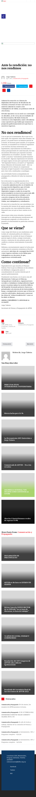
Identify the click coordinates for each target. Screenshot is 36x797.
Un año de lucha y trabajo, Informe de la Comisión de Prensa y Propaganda (16, 724)
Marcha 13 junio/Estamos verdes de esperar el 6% (17, 519)
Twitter (12, 770)
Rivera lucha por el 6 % (13, 413)
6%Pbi (2, 324)
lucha (10, 324)
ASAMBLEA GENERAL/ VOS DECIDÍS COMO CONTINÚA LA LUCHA (16, 492)
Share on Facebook (9, 86)
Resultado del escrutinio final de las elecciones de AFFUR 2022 (17, 690)
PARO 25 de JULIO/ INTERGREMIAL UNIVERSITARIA (17, 385)
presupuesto (4, 326)
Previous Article (7, 344)
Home (3, 26)
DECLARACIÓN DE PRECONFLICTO (11, 557)
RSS (11, 773)
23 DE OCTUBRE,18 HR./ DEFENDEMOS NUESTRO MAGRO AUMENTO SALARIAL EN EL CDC (17, 714)
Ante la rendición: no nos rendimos (16, 66)
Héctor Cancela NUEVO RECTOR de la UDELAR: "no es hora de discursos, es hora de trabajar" (17, 609)
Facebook (13, 766)
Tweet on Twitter (23, 86)
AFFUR (6, 324)
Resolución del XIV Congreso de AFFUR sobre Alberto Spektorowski (17, 663)
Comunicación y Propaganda (13, 28)
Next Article (30, 344)
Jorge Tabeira (10, 77)
